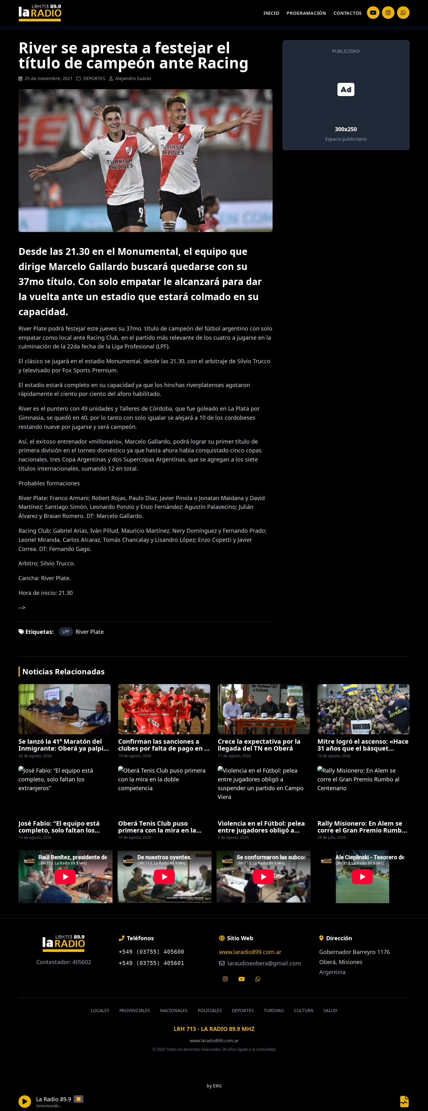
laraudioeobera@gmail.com (263, 963)
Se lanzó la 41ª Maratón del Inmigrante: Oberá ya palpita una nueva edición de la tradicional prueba (64, 752)
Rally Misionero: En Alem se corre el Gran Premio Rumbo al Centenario (361, 830)
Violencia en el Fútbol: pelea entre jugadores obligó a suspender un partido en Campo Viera (261, 834)
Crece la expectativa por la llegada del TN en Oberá (259, 744)
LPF (65, 631)
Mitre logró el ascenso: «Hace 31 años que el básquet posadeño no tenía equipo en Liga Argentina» (363, 752)
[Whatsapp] (258, 979)
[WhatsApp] (403, 12)
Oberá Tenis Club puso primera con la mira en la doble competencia (157, 830)
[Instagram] (373, 12)
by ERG (214, 1086)
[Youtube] (241, 979)
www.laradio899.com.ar (250, 952)
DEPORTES (94, 78)
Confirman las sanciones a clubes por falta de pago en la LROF (164, 748)
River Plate (90, 631)
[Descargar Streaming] (404, 1101)
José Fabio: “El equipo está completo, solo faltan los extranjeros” (59, 830)
